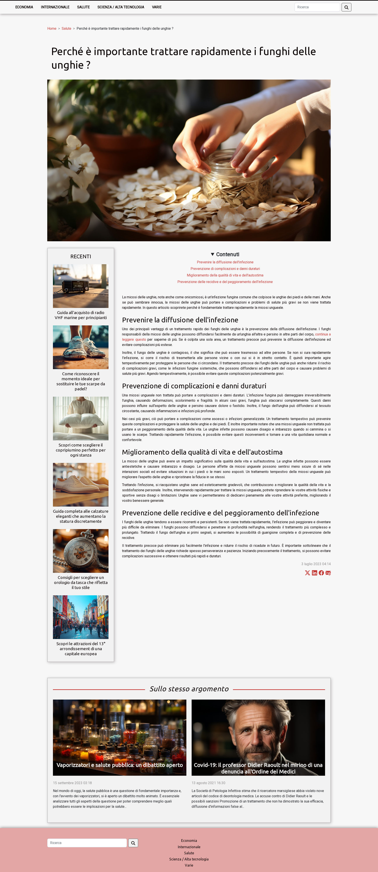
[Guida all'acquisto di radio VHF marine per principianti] (80, 286)
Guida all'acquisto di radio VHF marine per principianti (81, 315)
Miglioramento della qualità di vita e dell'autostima (225, 275)
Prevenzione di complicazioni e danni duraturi (225, 269)
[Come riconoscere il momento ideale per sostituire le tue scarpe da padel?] (80, 347)
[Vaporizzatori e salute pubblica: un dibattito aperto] (119, 737)
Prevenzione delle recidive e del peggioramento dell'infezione (225, 282)
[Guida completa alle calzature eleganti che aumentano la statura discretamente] (80, 484)
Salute (83, 7)
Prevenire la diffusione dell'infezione (225, 262)
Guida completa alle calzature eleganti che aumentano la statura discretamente (80, 516)
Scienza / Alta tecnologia (121, 7)
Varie (156, 7)
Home (51, 28)
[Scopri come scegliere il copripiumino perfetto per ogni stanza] (80, 418)
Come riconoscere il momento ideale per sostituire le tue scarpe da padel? (80, 381)
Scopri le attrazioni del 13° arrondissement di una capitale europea (80, 648)
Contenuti (227, 254)
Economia (24, 7)
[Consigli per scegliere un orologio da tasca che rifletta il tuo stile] (80, 551)
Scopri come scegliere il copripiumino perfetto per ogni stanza (81, 450)
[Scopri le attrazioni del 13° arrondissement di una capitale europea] (80, 617)
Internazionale (55, 7)
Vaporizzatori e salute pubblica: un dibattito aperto (120, 765)
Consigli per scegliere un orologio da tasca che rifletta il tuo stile (81, 582)
